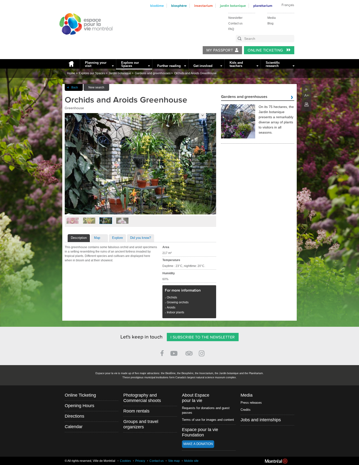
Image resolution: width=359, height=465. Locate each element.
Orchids (172, 297)
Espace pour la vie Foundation (200, 432)
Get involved (202, 66)
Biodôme (157, 6)
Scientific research (273, 64)
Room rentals (136, 411)
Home (71, 64)
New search (96, 87)
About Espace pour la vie (195, 398)
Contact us (235, 23)
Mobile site (191, 461)
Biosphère (179, 6)
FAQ (231, 29)
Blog (270, 23)
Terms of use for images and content (208, 420)
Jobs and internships (261, 419)
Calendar (74, 426)
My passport (219, 50)
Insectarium (203, 6)
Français (288, 5)
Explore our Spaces (130, 64)
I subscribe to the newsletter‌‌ (202, 337)
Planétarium (262, 6)
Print (306, 104)
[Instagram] (203, 353)
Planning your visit (95, 64)
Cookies (125, 461)
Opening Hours (79, 405)
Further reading (169, 66)
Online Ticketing (266, 50)
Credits (246, 410)
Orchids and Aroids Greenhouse (195, 73)
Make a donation (198, 444)
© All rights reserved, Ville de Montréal (90, 461)
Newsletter (235, 18)
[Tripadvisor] (189, 351)
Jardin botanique (233, 6)
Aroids (171, 307)
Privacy (140, 461)
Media (271, 18)
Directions (74, 416)
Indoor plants (175, 312)
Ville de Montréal (276, 461)
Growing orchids (178, 302)
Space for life (84, 39)
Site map (174, 461)
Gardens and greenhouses (152, 73)
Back (74, 87)
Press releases (251, 402)
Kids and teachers (236, 64)
